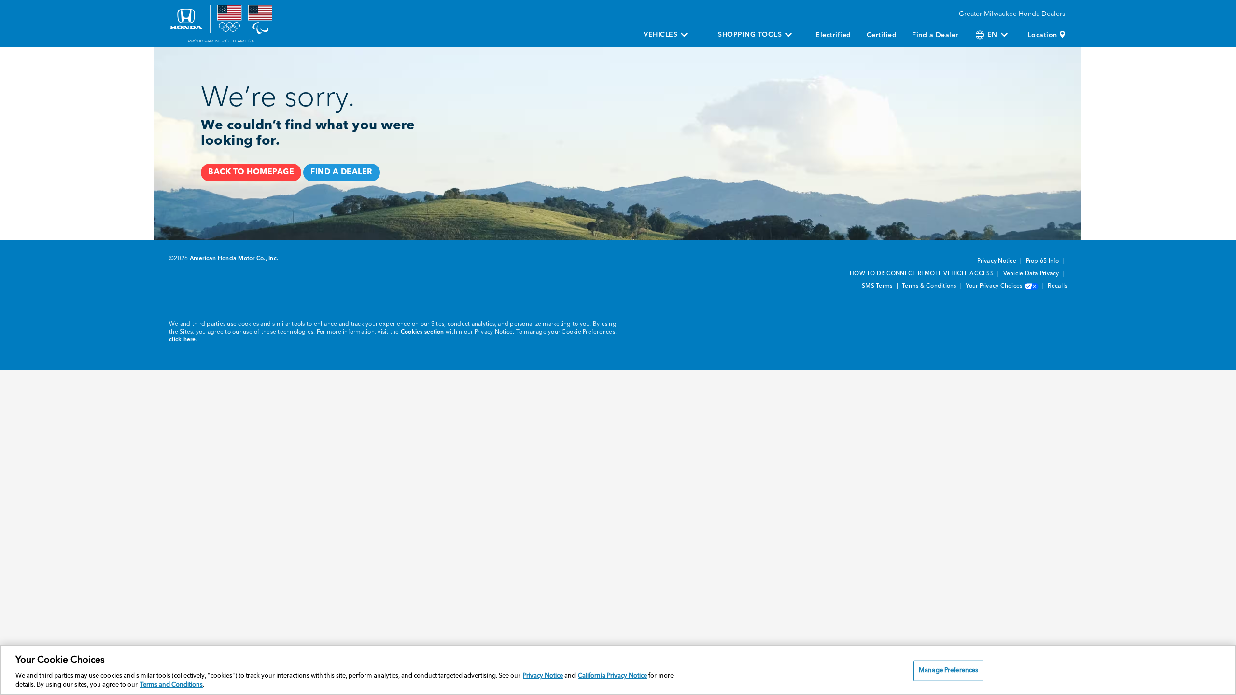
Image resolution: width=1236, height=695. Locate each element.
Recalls (1057, 286)
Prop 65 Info (1043, 261)
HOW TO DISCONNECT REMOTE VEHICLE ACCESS (922, 274)
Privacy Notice (997, 261)
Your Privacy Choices (995, 286)
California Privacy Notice (612, 676)
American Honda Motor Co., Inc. (234, 259)
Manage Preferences (948, 670)
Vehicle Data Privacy (1032, 274)
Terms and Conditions (171, 685)
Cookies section (422, 332)
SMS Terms (878, 286)
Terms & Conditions (930, 286)
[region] (618, 670)
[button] (251, 172)
